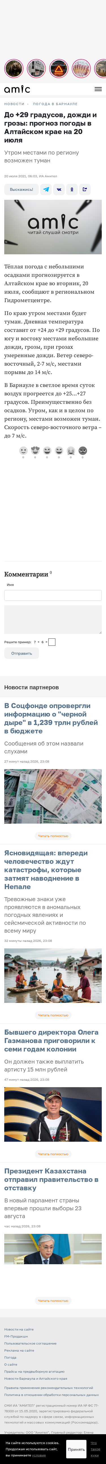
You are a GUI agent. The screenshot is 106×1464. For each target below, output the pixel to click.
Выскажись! (21, 189)
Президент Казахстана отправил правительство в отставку (51, 1179)
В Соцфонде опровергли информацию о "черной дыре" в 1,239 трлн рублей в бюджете (51, 718)
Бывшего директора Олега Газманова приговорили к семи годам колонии (51, 1040)
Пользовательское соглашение (30, 1343)
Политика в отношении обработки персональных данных (51, 1395)
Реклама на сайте (19, 1350)
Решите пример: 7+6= (25, 642)
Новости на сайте (19, 1329)
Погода (10, 1357)
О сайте (10, 1364)
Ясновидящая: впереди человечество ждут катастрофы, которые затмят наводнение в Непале (46, 869)
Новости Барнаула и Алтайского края (35, 1378)
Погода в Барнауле (55, 104)
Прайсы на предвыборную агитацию (34, 1371)
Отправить (21, 653)
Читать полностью (53, 836)
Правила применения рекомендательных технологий (48, 1388)
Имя (10, 585)
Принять (76, 1449)
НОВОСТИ (14, 104)
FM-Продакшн (16, 1336)
